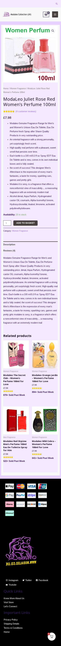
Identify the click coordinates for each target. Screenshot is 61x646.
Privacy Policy (11, 620)
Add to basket (25, 223)
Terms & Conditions (13, 628)
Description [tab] (9, 244)
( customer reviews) (26, 111)
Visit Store (9, 602)
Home (5, 88)
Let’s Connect (10, 606)
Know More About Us (14, 598)
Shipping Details (11, 624)
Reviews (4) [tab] (9, 250)
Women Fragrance (18, 88)
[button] (53, 30)
